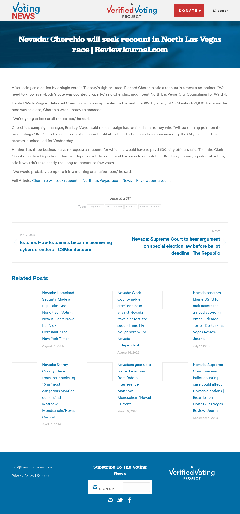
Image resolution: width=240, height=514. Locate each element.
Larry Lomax (96, 206)
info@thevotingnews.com (32, 467)
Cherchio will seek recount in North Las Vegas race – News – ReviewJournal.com (101, 180)
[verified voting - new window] (132, 18)
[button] (220, 11)
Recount (131, 206)
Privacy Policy (23, 475)
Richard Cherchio (150, 206)
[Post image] (25, 300)
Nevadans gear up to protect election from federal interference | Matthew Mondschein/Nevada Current (135, 384)
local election (114, 206)
